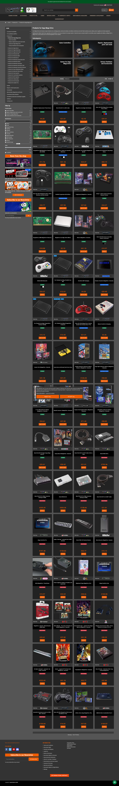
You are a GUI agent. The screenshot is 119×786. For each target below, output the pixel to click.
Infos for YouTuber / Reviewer (50, 759)
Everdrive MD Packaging (83, 280)
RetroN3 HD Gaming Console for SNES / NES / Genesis (42, 713)
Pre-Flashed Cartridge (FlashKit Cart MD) (63, 281)
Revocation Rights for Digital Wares (51, 767)
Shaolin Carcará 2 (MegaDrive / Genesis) (63, 410)
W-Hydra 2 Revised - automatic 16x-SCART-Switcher (42, 669)
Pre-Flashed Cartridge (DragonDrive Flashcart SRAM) (42, 324)
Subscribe (34, 759)
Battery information (48, 753)
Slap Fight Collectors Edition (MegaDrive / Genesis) (104, 367)
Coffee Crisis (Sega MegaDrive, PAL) (83, 712)
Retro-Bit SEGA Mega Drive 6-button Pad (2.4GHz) (104, 108)
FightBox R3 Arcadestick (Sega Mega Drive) (104, 151)
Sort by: (62, 78)
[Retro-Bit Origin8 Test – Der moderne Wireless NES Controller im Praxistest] (18, 173)
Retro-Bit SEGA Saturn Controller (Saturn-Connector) (104, 237)
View (106, 78)
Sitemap (45, 769)
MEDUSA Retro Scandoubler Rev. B (104, 712)
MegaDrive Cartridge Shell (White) (63, 237)
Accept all (71, 396)
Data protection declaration (49, 757)
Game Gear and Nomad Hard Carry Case (63, 367)
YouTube (13, 749)
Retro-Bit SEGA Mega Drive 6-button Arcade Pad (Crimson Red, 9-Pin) (83, 324)
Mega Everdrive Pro (42, 540)
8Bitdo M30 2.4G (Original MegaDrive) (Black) (83, 151)
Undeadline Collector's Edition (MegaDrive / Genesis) (104, 410)
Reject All (47, 396)
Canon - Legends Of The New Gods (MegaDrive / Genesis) (63, 669)
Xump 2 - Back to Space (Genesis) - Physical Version (104, 194)
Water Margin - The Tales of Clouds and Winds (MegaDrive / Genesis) (63, 626)
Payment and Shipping (48, 749)
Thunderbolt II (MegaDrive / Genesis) (83, 669)
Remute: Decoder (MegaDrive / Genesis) (104, 280)
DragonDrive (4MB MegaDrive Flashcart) (42, 237)
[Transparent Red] (104, 114)
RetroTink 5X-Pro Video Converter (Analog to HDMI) (42, 497)
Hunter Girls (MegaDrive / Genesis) (42, 367)
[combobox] (60, 10)
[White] (64, 157)
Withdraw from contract (59, 775)
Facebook (6, 749)
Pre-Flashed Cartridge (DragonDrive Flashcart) (63, 324)
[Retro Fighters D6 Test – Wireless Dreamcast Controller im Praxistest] (18, 185)
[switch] (33, 11)
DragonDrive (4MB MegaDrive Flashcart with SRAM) (42, 151)
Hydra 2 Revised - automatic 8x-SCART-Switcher (63, 540)
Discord (17, 749)
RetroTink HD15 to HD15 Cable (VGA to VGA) (83, 453)
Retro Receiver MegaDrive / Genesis (104, 540)
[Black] (102, 114)
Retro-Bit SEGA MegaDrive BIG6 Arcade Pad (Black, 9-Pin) (63, 713)
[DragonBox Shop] (15, 10)
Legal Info (46, 751)
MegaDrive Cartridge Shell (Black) (83, 108)
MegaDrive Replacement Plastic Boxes (42, 108)
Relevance (67, 78)
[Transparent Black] (105, 243)
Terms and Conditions (48, 745)
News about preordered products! (12, 742)
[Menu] (35, 8)
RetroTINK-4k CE (63, 496)
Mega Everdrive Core (104, 583)
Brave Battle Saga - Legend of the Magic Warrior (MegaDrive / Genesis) (83, 626)
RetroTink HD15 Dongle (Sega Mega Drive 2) (42, 453)
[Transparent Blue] (106, 114)
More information (40, 393)
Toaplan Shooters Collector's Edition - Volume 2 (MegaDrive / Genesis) (83, 367)
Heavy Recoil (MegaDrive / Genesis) (63, 453)
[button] (109, 5)
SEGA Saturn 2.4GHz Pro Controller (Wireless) (63, 151)
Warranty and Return (48, 765)
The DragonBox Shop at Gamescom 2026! (14, 167)
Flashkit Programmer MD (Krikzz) (63, 194)
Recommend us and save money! (51, 761)
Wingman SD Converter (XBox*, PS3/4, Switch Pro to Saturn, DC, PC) (104, 626)
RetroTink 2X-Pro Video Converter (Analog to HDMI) (83, 497)
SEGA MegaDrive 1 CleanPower (42, 583)
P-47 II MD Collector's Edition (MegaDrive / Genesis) (42, 410)
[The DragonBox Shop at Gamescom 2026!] (18, 162)
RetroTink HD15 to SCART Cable (104, 496)
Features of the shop (48, 763)
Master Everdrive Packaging (104, 324)
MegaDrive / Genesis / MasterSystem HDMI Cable (42, 626)
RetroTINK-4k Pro (104, 453)
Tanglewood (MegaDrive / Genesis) (84, 194)
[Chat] (115, 782)
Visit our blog (18, 194)
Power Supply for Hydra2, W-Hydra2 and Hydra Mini (63, 583)
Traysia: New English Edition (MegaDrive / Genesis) (83, 410)
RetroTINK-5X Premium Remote (83, 540)
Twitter (10, 749)
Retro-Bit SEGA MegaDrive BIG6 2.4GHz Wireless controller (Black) (42, 194)
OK (28, 215)
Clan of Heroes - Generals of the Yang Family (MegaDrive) (104, 669)
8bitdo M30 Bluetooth (42, 280)
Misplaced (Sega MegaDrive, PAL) (83, 583)
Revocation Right (47, 747)
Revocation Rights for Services (50, 755)
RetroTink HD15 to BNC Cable (63, 108)
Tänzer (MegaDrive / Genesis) (83, 237)
